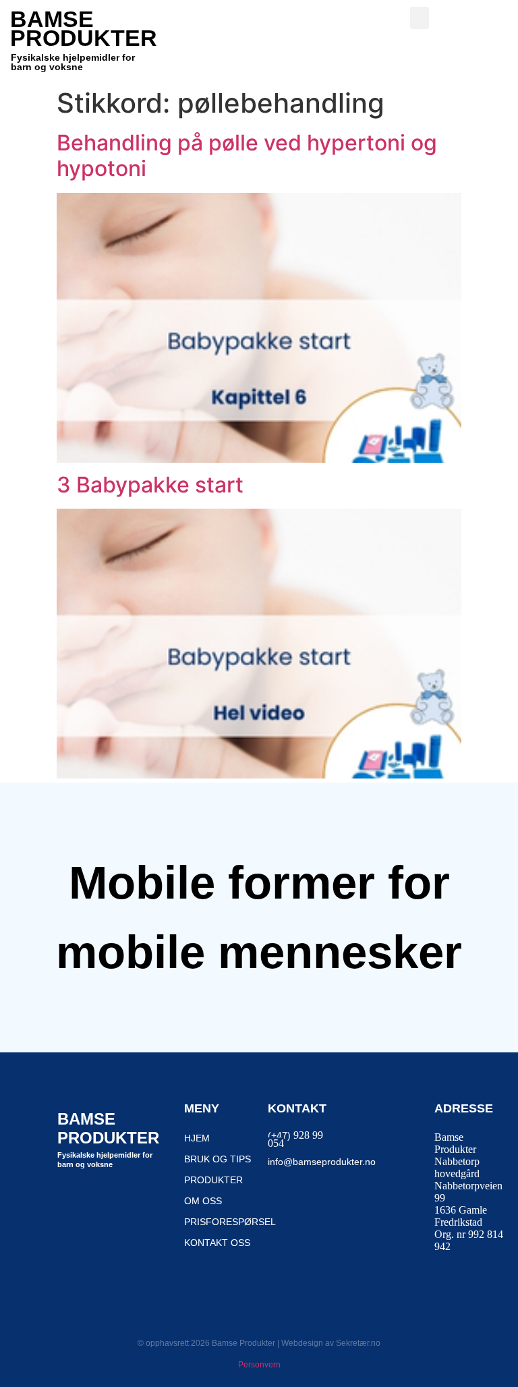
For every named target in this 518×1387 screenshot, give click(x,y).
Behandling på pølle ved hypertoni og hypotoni (247, 155)
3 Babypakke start (150, 485)
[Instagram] (105, 1197)
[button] (419, 18)
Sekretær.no (358, 1343)
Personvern (259, 1364)
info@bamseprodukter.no (322, 1161)
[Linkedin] (138, 1197)
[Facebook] (72, 1197)
